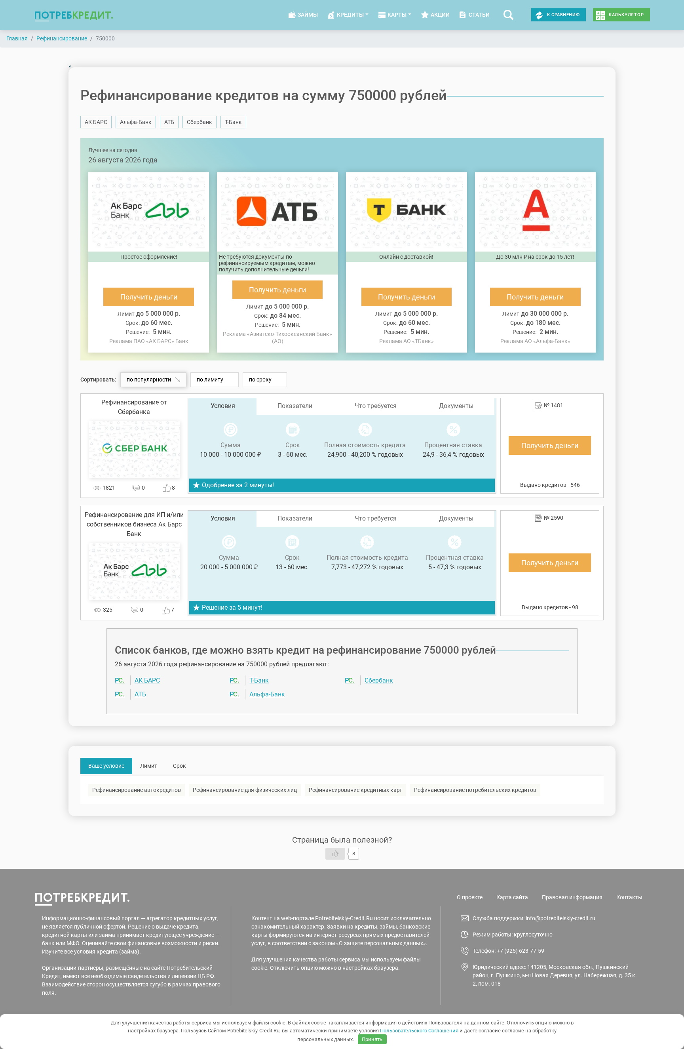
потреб (74, 14)
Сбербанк (199, 122)
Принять (372, 1039)
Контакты (629, 897)
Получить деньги (148, 297)
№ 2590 (553, 518)
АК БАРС (96, 122)
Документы (456, 406)
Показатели (294, 406)
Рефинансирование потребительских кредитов (475, 790)
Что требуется (376, 406)
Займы (308, 14)
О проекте (470, 897)
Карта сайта (512, 897)
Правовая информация (572, 897)
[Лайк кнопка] (335, 854)
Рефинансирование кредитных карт (355, 790)
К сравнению (563, 14)
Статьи (479, 14)
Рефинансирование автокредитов (136, 790)
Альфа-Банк (136, 122)
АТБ (169, 122)
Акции (440, 14)
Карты (397, 14)
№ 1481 (553, 405)
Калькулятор (626, 14)
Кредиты (350, 14)
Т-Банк (233, 122)
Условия (223, 406)
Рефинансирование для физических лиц (245, 790)
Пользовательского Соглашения (419, 1031)
